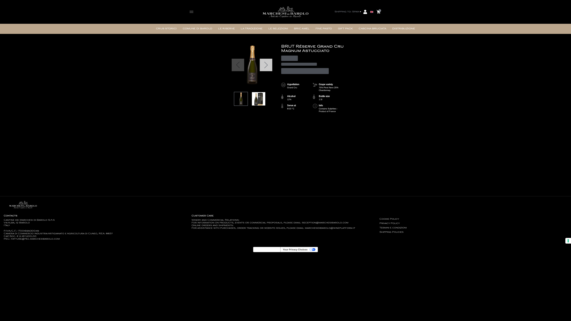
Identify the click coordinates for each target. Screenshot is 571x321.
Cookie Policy (389, 219)
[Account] (365, 12)
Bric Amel (302, 29)
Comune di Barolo (197, 29)
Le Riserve (226, 29)
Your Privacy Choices (295, 249)
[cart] (378, 12)
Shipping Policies (391, 232)
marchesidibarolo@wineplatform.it (330, 228)
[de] (371, 8)
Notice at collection (267, 249)
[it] (371, 4)
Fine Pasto (324, 29)
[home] (285, 11)
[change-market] (348, 12)
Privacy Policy (389, 223)
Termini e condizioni (393, 228)
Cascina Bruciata (372, 29)
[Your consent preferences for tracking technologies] (568, 241)
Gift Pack (345, 29)
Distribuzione (403, 29)
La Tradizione (251, 29)
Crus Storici (166, 29)
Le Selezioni (278, 29)
